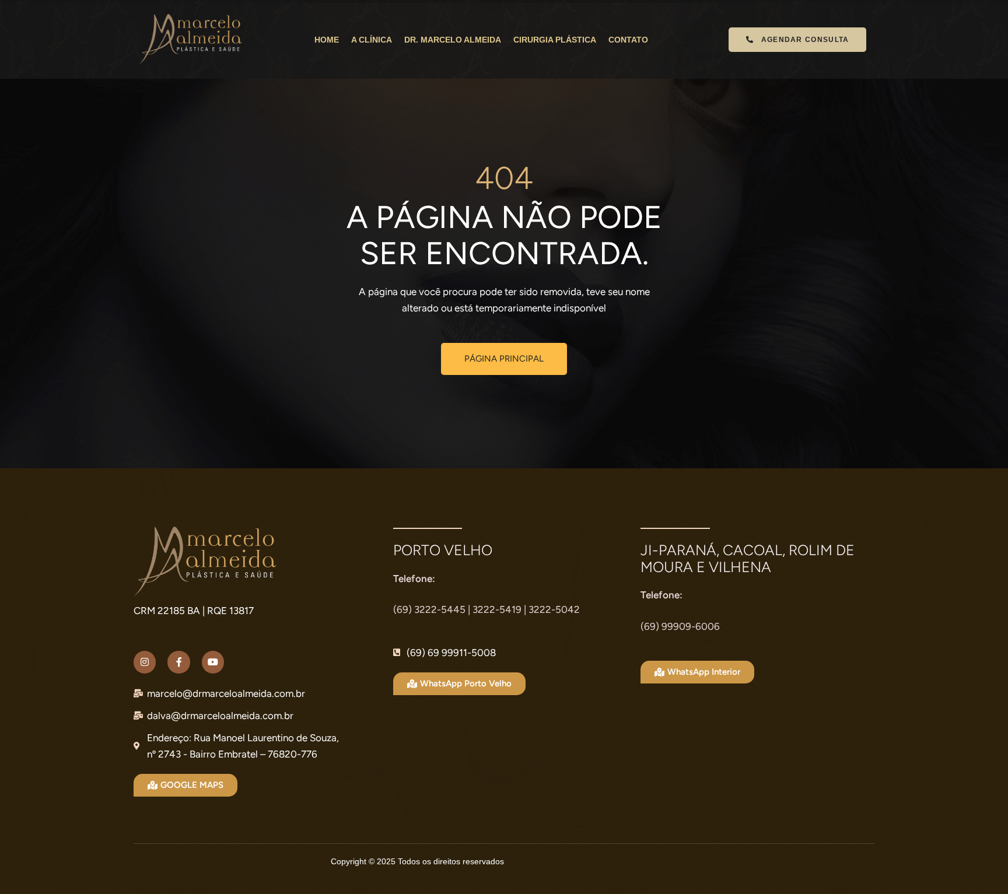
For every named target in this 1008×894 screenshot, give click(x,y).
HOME (326, 40)
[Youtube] (213, 662)
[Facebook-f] (178, 662)
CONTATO (628, 40)
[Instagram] (145, 662)
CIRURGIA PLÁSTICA (554, 40)
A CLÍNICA (371, 40)
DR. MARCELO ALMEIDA (452, 40)
